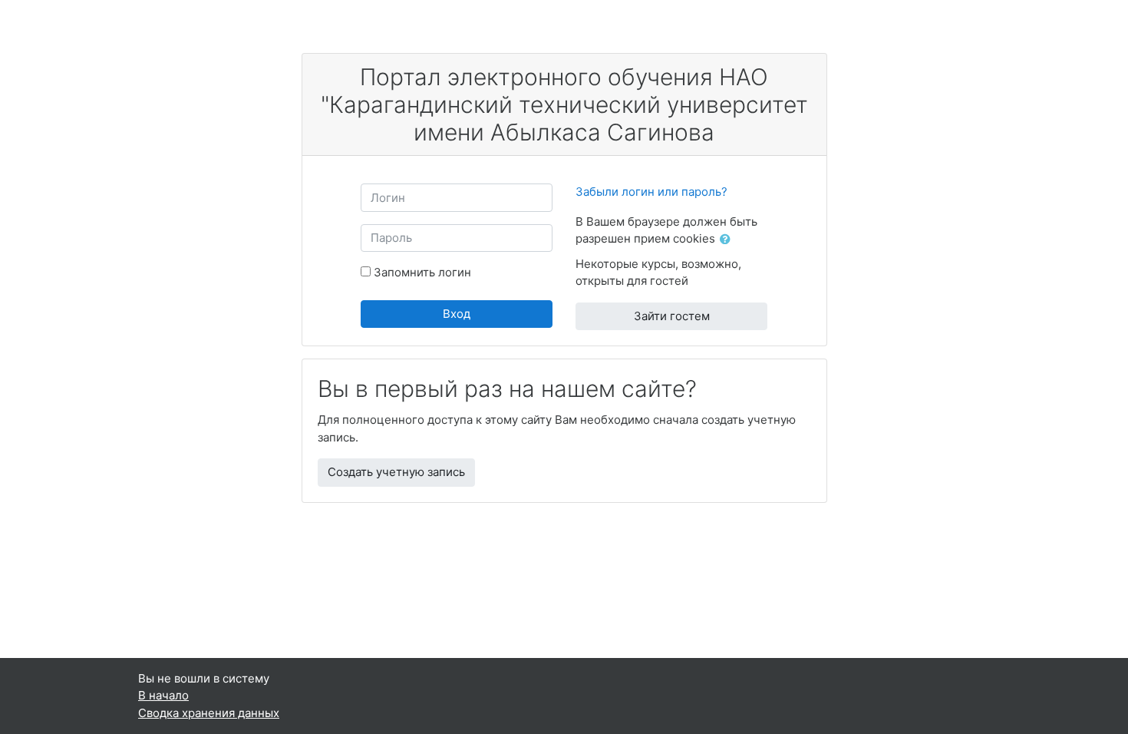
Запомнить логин (422, 272)
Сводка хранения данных (208, 713)
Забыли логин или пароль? (651, 191)
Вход (456, 313)
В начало (163, 695)
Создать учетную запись (396, 472)
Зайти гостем (672, 316)
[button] (728, 240)
